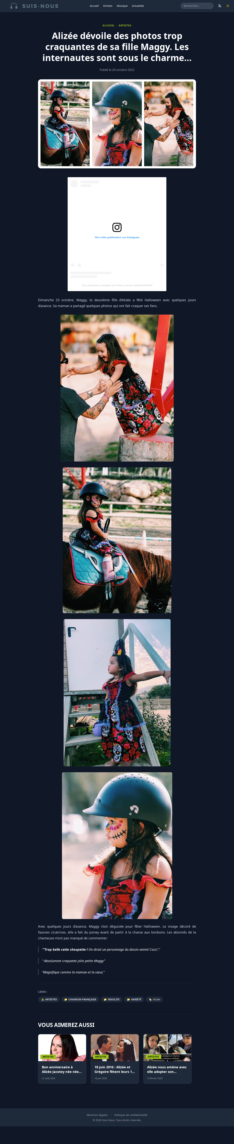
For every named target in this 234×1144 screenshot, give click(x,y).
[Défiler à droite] (194, 1061)
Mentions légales (97, 1115)
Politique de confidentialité (130, 1115)
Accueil (94, 6)
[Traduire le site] (219, 6)
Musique (122, 6)
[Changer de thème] (227, 6)
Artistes (107, 6)
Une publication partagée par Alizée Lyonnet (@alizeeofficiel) (117, 285)
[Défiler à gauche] (39, 1061)
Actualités (138, 6)
